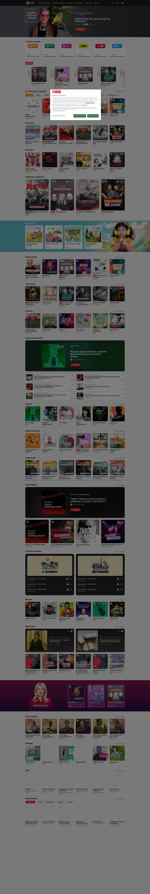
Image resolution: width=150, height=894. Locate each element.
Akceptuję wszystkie (93, 115)
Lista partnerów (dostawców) (58, 110)
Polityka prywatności (90, 102)
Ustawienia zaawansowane (58, 115)
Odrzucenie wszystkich (79, 115)
